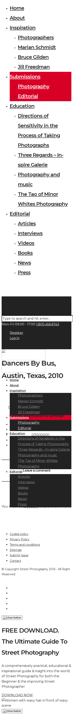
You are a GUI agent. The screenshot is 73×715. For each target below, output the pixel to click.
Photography (33, 86)
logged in (31, 506)
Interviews (30, 233)
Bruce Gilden (33, 57)
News (24, 263)
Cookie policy (19, 534)
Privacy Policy (19, 539)
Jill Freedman (34, 67)
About (17, 18)
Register (16, 333)
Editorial (28, 96)
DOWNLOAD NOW (17, 695)
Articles (27, 223)
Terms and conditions (25, 545)
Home (17, 8)
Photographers (36, 37)
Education (22, 106)
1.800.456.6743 (47, 324)
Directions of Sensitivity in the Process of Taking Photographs (43, 441)
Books (25, 253)
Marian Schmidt (37, 47)
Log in (14, 338)
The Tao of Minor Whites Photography (38, 463)
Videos (26, 243)
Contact (15, 561)
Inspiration (22, 28)
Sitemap (16, 550)
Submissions (25, 77)
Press (24, 272)
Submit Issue (19, 555)
